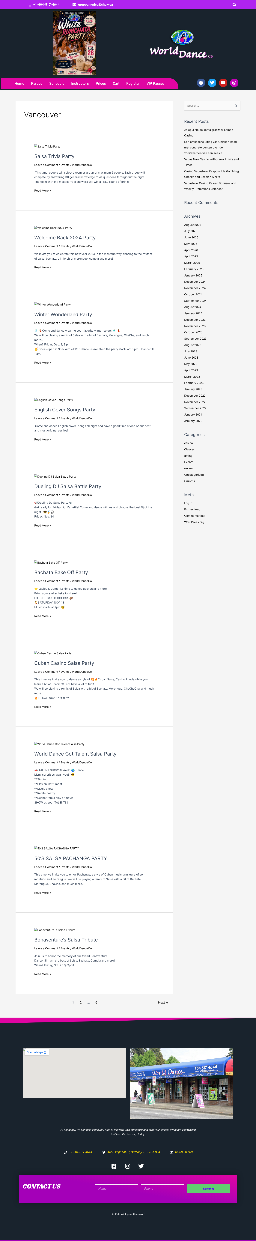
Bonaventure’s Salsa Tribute (66, 940)
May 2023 (190, 364)
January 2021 (193, 414)
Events (65, 165)
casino (188, 443)
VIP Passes (156, 83)
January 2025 (193, 275)
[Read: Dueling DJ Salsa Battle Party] (55, 476)
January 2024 (193, 313)
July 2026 (190, 231)
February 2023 (194, 383)
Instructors (80, 83)
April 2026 (191, 250)
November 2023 (195, 326)
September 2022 (195, 408)
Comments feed (194, 516)
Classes (189, 449)
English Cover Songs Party (64, 410)
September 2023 (195, 338)
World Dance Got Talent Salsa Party (75, 754)
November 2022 (195, 402)
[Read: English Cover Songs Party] (53, 399)
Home (19, 83)
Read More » (42, 190)
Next (163, 1002)
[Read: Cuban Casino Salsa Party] (53, 653)
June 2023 (191, 357)
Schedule (56, 83)
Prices (101, 83)
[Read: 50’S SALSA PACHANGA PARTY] (56, 848)
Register (133, 83)
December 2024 (195, 281)
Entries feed (192, 509)
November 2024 (195, 288)
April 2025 (191, 256)
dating (188, 456)
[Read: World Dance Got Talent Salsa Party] (59, 744)
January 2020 (193, 421)
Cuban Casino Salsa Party (64, 663)
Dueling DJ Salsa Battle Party (67, 486)
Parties (36, 83)
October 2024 (193, 294)
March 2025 (192, 262)
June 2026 (191, 237)
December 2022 (195, 395)
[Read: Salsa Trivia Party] (47, 146)
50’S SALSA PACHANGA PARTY (70, 858)
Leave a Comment (46, 165)
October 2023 (193, 332)
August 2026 (192, 225)
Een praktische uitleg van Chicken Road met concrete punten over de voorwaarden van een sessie (210, 147)
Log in (188, 503)
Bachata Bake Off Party (61, 572)
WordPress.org (194, 522)
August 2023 (192, 345)
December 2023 (195, 319)
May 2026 (190, 244)
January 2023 (193, 389)
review (188, 468)
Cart (116, 83)
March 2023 (192, 376)
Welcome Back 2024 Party (65, 237)
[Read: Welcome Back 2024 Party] (53, 227)
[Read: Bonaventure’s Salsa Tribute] (54, 930)
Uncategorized (194, 474)
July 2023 (190, 351)
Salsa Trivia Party (54, 156)
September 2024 (195, 301)
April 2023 (191, 370)
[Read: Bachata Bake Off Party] (51, 562)
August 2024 (192, 307)
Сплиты (189, 481)
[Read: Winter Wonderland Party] (52, 304)
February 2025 (194, 269)
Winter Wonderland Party (63, 314)
